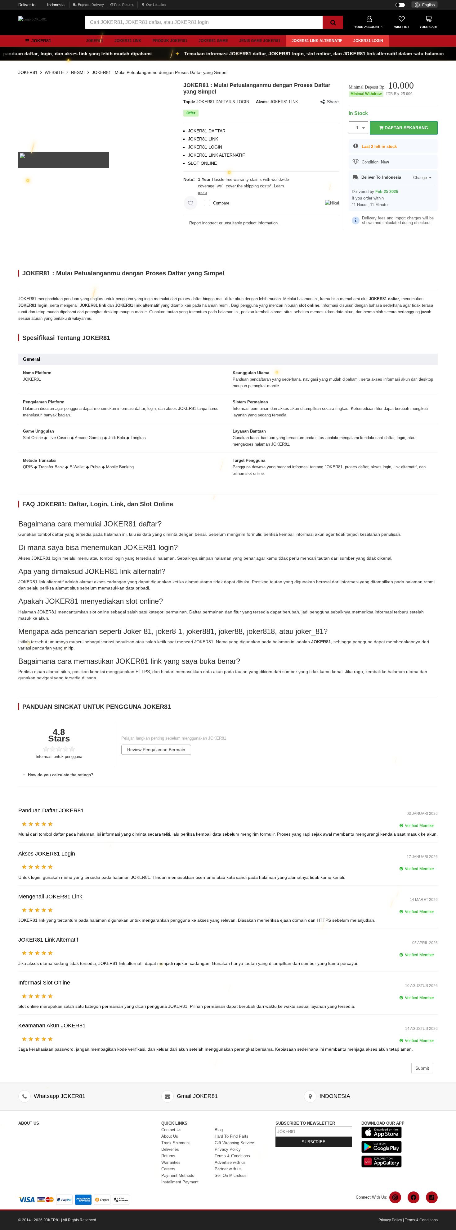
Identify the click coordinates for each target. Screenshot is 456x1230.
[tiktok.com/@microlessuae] (432, 1197)
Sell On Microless (231, 1175)
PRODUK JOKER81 (170, 41)
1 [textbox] (357, 127)
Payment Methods (177, 1175)
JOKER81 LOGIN (368, 41)
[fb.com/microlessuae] (413, 1197)
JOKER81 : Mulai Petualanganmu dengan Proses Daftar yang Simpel (159, 72)
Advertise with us (230, 1162)
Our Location (156, 5)
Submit (422, 1068)
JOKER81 (94, 41)
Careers (168, 1169)
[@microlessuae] (395, 1197)
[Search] (333, 22)
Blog (219, 1129)
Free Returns (123, 5)
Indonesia (41, 4)
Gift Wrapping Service (234, 1143)
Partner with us (228, 1169)
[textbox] (424, 5)
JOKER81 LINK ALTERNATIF (317, 41)
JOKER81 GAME (213, 41)
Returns (168, 1156)
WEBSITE (54, 72)
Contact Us (171, 1129)
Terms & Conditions (232, 1156)
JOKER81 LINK (127, 41)
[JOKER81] (32, 19)
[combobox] (424, 4)
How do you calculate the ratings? (60, 775)
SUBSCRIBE (313, 1142)
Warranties (171, 1162)
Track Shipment (175, 1143)
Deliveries (170, 1149)
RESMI (78, 72)
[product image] (64, 159)
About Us (169, 1136)
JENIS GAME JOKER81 (259, 41)
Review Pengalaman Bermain (156, 749)
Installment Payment (180, 1182)
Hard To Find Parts (231, 1136)
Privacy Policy (228, 1149)
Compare (221, 203)
